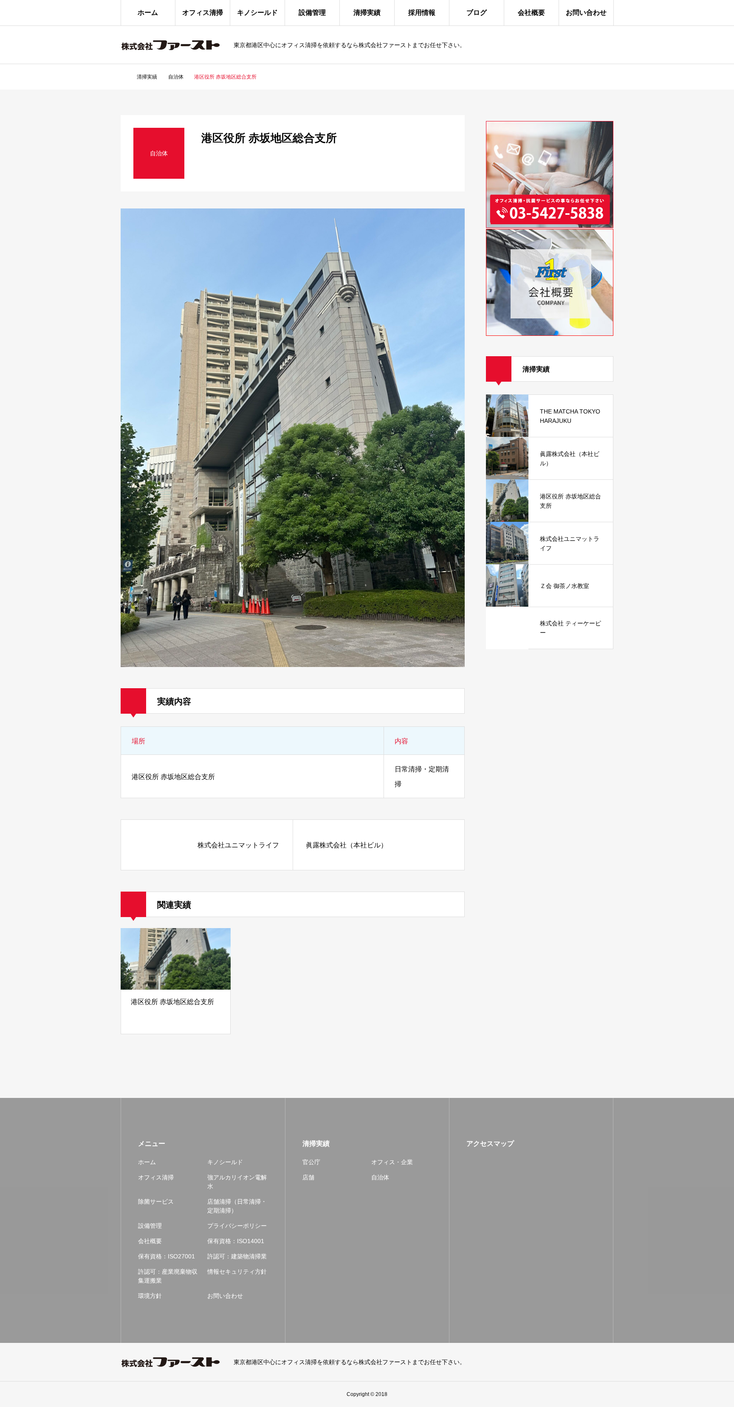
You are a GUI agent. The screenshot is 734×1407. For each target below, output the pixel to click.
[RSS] (609, 1362)
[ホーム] (123, 77)
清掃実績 (367, 12)
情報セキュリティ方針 (237, 1271)
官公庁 (311, 1162)
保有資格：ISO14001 (235, 1241)
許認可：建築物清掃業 (237, 1256)
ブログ (476, 12)
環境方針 (150, 1295)
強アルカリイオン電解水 (237, 1182)
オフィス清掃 (202, 12)
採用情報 (421, 12)
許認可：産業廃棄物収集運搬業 (168, 1276)
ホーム (148, 12)
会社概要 (531, 12)
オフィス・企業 (392, 1162)
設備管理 (312, 12)
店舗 (308, 1177)
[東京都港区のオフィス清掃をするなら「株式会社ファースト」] (172, 45)
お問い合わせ (586, 12)
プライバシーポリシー (237, 1225)
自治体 (380, 1177)
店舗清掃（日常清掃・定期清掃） (237, 1206)
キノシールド (257, 12)
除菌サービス (156, 1201)
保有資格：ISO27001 (166, 1256)
